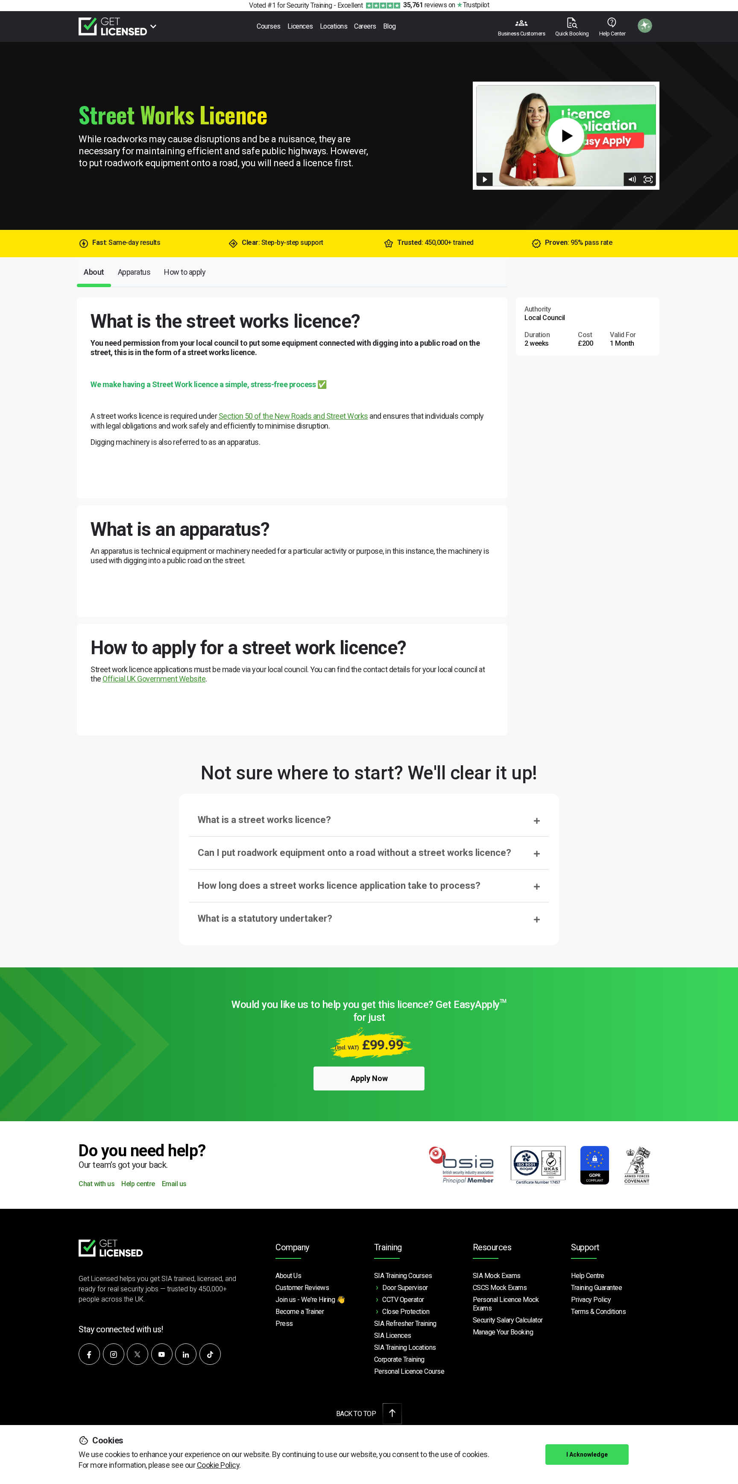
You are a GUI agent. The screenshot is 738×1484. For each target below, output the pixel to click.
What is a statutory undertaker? (265, 918)
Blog (389, 26)
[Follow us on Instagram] (113, 1354)
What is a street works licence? (264, 819)
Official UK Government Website (153, 678)
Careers (365, 26)
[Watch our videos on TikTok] (210, 1354)
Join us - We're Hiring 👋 (310, 1300)
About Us (288, 1276)
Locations (334, 26)
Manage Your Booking (503, 1332)
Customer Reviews (302, 1288)
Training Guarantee (596, 1288)
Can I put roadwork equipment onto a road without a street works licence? (354, 852)
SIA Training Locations (405, 1347)
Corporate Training (399, 1359)
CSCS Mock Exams (500, 1288)
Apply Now (369, 1078)
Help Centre (587, 1276)
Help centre (138, 1184)
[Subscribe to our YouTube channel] (162, 1354)
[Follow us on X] (137, 1354)
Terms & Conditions (598, 1312)
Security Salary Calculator (508, 1320)
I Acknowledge (587, 1454)
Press (284, 1323)
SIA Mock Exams (497, 1276)
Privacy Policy (591, 1300)
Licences (300, 26)
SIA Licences (392, 1335)
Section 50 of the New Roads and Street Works (293, 415)
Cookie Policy (218, 1464)
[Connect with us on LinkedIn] (185, 1354)
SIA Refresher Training (405, 1323)
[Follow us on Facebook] (89, 1354)
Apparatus (134, 271)
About (94, 271)
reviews (425, 5)
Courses (269, 26)
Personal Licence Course (409, 1371)
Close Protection (405, 1312)
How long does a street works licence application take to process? (339, 885)
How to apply (184, 271)
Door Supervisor (405, 1288)
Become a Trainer (299, 1312)
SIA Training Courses (403, 1276)
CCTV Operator (403, 1300)
